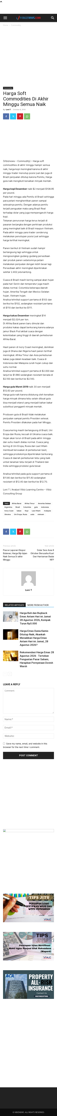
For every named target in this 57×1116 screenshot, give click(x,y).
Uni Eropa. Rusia (20, 514)
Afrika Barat (16, 503)
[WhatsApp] (27, 116)
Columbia (27, 507)
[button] (5, 18)
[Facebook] (6, 116)
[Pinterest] (20, 116)
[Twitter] (13, 116)
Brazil (18, 507)
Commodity (16, 25)
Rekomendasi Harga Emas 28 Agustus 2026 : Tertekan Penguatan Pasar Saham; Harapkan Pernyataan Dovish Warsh (37, 659)
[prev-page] (5, 674)
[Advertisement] (28, 8)
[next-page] (10, 674)
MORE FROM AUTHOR (38, 605)
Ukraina (7, 514)
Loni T (8, 109)
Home (5, 25)
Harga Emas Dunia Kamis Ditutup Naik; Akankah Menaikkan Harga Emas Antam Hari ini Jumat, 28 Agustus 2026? (34, 637)
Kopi (26, 511)
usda (32, 514)
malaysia (47, 511)
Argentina (8, 507)
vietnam (41, 514)
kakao (19, 511)
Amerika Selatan (44, 503)
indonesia (45, 507)
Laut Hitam (36, 511)
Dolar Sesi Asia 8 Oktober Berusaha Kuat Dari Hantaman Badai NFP (42, 555)
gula (36, 507)
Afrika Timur (30, 503)
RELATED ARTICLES (14, 605)
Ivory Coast (8, 511)
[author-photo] (28, 585)
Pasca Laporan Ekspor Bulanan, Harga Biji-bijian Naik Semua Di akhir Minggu (15, 555)
